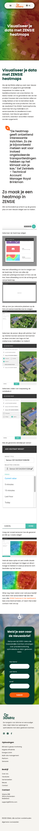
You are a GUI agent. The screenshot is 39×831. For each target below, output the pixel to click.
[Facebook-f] (11, 733)
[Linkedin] (4, 733)
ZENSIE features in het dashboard (23, 598)
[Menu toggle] (11, 6)
